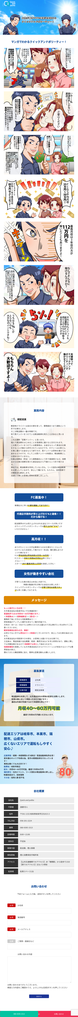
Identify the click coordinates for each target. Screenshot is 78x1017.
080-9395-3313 (19, 1014)
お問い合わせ (59, 1014)
